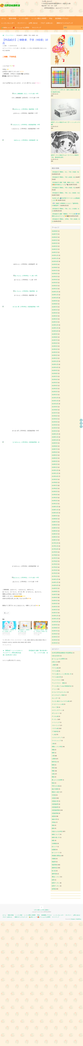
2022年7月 (55, 376)
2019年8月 (55, 482)
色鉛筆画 (7, 50)
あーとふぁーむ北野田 (58, 659)
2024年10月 (55, 297)
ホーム (4, 915)
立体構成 (54, 843)
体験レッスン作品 (27, 48)
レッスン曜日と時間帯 (29, 915)
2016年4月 (55, 603)
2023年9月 (55, 334)
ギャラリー (68, 915)
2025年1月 (55, 288)
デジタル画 (55, 716)
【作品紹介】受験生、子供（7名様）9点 (63, 187)
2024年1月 (55, 322)
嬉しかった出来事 (57, 780)
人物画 (28, 640)
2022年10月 (55, 367)
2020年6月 (55, 452)
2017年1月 (55, 576)
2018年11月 (55, 510)
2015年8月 (55, 628)
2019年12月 (55, 470)
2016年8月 (55, 591)
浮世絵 (54, 822)
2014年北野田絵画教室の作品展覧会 (62, 653)
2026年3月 (55, 246)
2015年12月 (55, 615)
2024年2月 (55, 319)
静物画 (22, 642)
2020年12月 (55, 434)
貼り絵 (54, 871)
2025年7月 (55, 270)
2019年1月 (55, 503)
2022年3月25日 (13, 45)
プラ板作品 (55, 731)
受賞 (53, 768)
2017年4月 (55, 567)
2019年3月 (55, 497)
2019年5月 (55, 491)
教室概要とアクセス (46, 915)
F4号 (8, 640)
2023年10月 (55, 331)
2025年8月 (55, 267)
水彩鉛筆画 (55, 813)
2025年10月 (55, 261)
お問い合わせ (76, 915)
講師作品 (54, 868)
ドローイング (56, 725)
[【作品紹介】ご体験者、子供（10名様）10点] (9, 625)
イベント (54, 689)
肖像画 (54, 858)
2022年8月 (55, 373)
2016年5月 (55, 600)
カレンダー (55, 698)
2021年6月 (55, 416)
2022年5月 (55, 382)
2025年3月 (55, 282)
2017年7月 (55, 558)
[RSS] (81, 426)
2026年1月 (55, 252)
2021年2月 (55, 428)
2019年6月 (55, 488)
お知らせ (54, 662)
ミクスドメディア (57, 737)
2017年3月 (55, 570)
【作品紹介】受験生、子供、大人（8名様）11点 (66, 193)
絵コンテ (54, 846)
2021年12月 (55, 397)
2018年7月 (55, 522)
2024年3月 (55, 316)
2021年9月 (55, 407)
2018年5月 (55, 528)
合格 (53, 774)
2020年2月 (55, 464)
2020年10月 (55, 440)
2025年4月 (55, 279)
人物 (53, 743)
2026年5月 (55, 240)
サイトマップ (55, 917)
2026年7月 (55, 234)
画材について (56, 834)
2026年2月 (55, 249)
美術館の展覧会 (56, 855)
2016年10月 (55, 585)
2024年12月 (55, 291)
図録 (53, 777)
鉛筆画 (54, 889)
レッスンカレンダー (58, 915)
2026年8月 (55, 231)
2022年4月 (55, 385)
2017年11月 (55, 546)
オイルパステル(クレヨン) (59, 692)
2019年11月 (55, 473)
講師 (5, 45)
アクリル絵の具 (56, 677)
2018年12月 (55, 506)
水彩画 (54, 798)
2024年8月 (55, 304)
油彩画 (54, 816)
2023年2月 (55, 355)
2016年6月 (55, 597)
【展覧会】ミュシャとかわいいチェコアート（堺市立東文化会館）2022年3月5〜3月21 (13, 653)
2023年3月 (55, 352)
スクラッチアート (57, 710)
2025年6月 (55, 273)
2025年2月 (55, 285)
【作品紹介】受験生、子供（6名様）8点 (63, 177)
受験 (53, 771)
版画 (53, 828)
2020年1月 (55, 467)
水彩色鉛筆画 (35, 48)
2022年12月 (55, 361)
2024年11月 (55, 294)
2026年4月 (55, 243)
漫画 (53, 825)
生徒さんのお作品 (57, 831)
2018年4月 (55, 531)
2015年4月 (55, 640)
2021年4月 (55, 422)
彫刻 (53, 783)
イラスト (12, 640)
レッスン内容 (18, 915)
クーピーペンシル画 (57, 704)
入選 (53, 755)
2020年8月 (55, 446)
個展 (53, 752)
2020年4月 (55, 458)
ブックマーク (7, 645)
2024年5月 (55, 310)
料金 (38, 915)
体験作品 (32, 640)
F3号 (6, 640)
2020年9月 (55, 443)
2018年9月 (55, 516)
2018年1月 (55, 540)
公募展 (54, 758)
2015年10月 (55, 621)
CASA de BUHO (56, 656)
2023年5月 (55, 346)
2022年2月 (55, 391)
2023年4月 (55, 349)
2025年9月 (55, 264)
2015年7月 (55, 631)
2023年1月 (55, 358)
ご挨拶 (54, 665)
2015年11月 (55, 618)
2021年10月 (55, 403)
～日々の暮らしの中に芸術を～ (41, 910)
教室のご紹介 (56, 792)
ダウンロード (56, 713)
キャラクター (18, 640)
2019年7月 (55, 485)
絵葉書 (54, 849)
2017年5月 (55, 564)
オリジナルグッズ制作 (58, 695)
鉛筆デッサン (56, 883)
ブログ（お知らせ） (8, 917)
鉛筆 (53, 880)
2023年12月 (55, 325)
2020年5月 (55, 455)
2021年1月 (55, 431)
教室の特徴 (11, 915)
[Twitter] (81, 423)
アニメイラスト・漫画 (58, 683)
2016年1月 (55, 612)
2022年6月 (55, 379)
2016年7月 (55, 594)
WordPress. (78, 919)
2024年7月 (55, 307)
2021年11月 (55, 400)
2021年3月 (55, 425)
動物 (37, 640)
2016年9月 (55, 588)
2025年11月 (55, 258)
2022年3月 (55, 388)
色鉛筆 (54, 861)
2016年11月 (55, 582)
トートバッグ (56, 722)
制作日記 (54, 761)
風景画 (29, 642)
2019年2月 (55, 500)
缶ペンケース (56, 852)
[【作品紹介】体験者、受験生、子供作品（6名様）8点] (41, 625)
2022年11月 (55, 364)
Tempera (73, 919)
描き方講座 (55, 789)
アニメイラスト (10, 35)
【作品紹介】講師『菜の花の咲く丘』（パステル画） (38, 651)
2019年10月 (55, 476)
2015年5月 (55, 637)
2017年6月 (55, 561)
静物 (19, 642)
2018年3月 (55, 534)
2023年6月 (55, 343)
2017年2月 (55, 573)
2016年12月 (55, 579)
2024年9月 (55, 301)
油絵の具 (54, 819)
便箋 (53, 749)
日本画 (54, 795)
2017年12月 (55, 543)
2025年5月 (55, 276)
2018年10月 (55, 513)
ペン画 (20, 48)
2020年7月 (55, 449)
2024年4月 (55, 313)
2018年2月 (55, 537)
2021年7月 (55, 413)
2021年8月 (55, 410)
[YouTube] (81, 420)
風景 (26, 642)
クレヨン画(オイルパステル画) (60, 701)
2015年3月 (55, 643)
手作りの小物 (56, 786)
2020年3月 (55, 461)
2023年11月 (55, 328)
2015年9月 (55, 625)
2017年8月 (55, 555)
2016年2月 (55, 609)
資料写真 (54, 874)
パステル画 (15, 48)
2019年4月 (55, 494)
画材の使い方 (56, 837)
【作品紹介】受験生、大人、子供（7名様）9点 (65, 172)
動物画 (40, 640)
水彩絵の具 (55, 801)
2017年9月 (55, 552)
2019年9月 (55, 479)
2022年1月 (55, 394)
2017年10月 (55, 549)
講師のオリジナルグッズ (21, 917)
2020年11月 (55, 437)
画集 (53, 840)
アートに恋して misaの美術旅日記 (61, 686)
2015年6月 (55, 634)
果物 (43, 640)
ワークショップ (56, 740)
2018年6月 (55, 525)
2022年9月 (55, 370)
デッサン (54, 719)
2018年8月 (55, 519)
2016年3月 (55, 606)
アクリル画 (55, 668)
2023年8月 (55, 337)
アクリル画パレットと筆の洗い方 (61, 674)
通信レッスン (56, 877)
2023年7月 (55, 340)
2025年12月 (55, 255)
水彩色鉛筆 (55, 804)
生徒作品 (10, 642)
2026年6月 (55, 237)
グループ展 (55, 707)
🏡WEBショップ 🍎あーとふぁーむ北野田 (39, 917)
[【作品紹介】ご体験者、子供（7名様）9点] (25, 625)
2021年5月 (55, 419)
